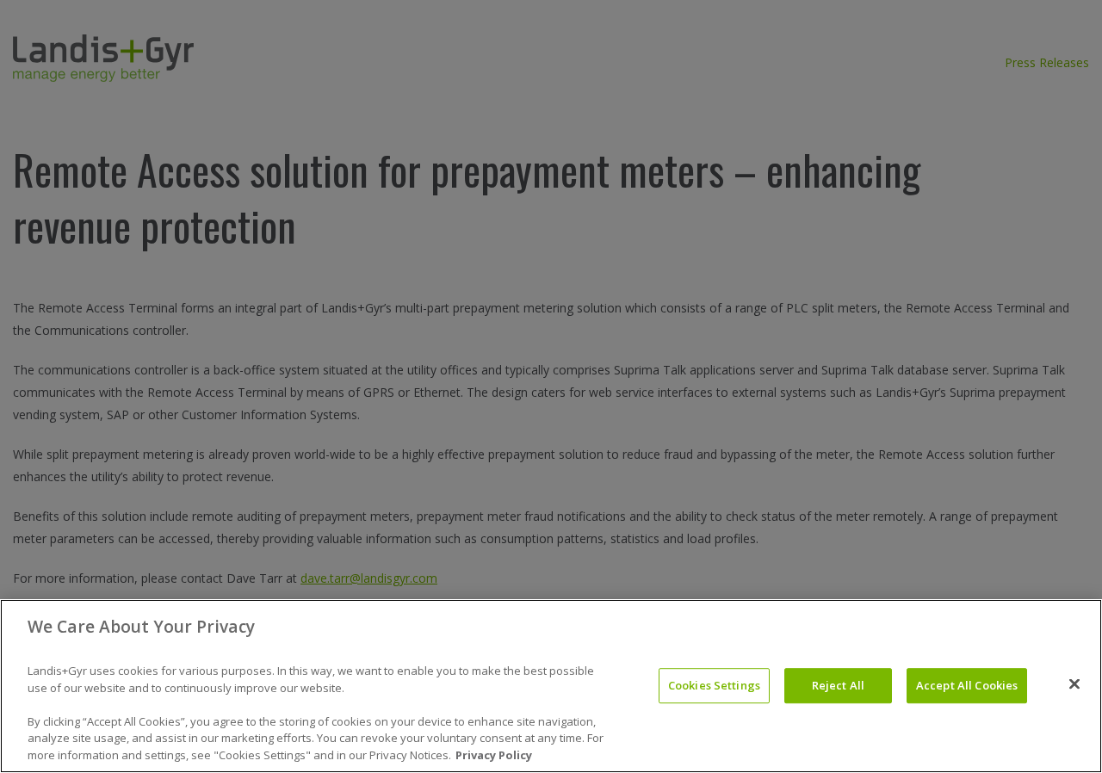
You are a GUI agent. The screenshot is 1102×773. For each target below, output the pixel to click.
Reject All (838, 685)
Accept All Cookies (967, 685)
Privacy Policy (493, 755)
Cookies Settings (714, 685)
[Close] (1074, 684)
